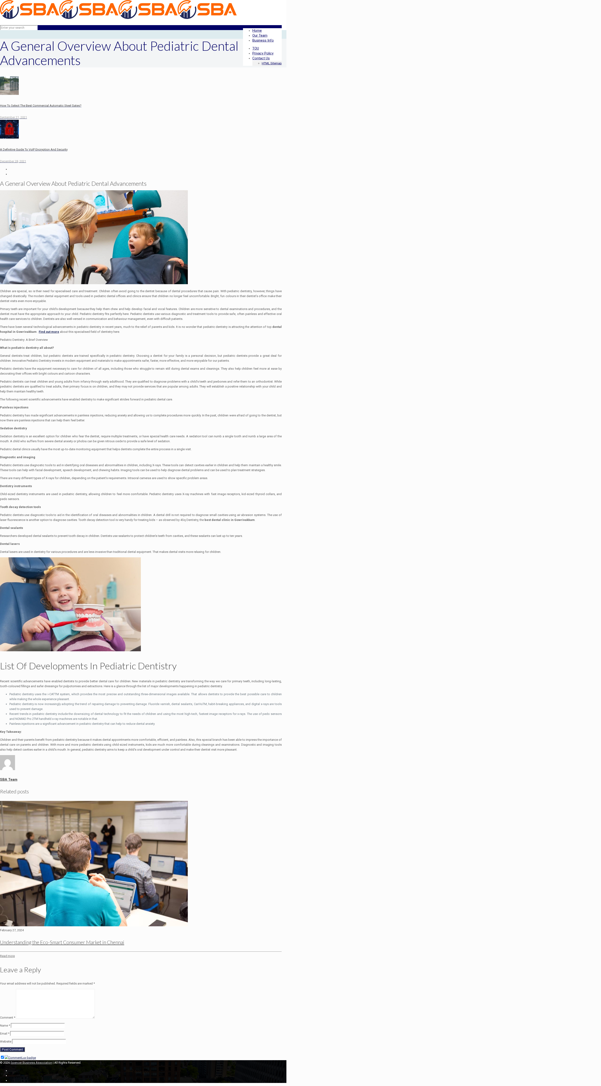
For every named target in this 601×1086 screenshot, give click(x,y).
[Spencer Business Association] (118, 18)
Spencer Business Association (31, 1062)
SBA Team (8, 779)
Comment (7, 1017)
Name (5, 1025)
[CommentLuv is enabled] (20, 1057)
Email (4, 1033)
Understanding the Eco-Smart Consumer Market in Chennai (62, 942)
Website (5, 1041)
